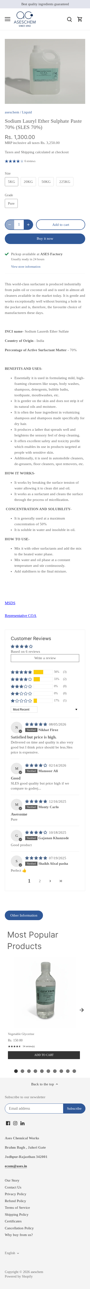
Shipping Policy (17, 1214)
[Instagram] (15, 1122)
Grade (9, 195)
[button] (21, 672)
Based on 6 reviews (25, 651)
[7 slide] (55, 1071)
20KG (28, 182)
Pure (11, 203)
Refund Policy (15, 1201)
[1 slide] (16, 1071)
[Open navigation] (7, 19)
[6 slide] (48, 1071)
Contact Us (13, 1187)
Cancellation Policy (19, 1228)
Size (8, 173)
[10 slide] (74, 1071)
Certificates (13, 1221)
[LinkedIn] (22, 1122)
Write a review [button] (45, 658)
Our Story (12, 1180)
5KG (11, 182)
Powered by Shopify (19, 1276)
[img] (36, 724)
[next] (81, 1010)
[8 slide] (61, 1071)
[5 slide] (42, 1071)
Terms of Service (17, 1207)
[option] (45, 71)
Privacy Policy (15, 1194)
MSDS (10, 603)
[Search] (69, 19)
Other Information (23, 915)
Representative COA (20, 616)
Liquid (27, 112)
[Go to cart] (80, 19)
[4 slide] (35, 1071)
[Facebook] (8, 1122)
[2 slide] (22, 1071)
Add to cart (44, 1055)
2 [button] (40, 881)
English (10, 1253)
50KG (46, 182)
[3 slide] (29, 1071)
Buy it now (45, 238)
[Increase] (28, 225)
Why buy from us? (19, 1235)
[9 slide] (68, 1071)
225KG (64, 182)
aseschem (12, 112)
